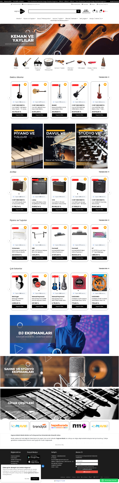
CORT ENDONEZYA (18, 105)
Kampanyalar (76, 4)
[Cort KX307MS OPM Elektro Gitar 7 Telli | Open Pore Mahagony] (79, 91)
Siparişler (85, 4)
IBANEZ (34, 105)
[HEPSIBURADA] (59, 426)
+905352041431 (16, 4)
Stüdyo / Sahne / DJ (96, 18)
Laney (14, 200)
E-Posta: (53, 458)
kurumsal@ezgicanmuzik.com (31, 4)
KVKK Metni (14, 458)
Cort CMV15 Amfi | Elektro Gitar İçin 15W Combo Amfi (98, 203)
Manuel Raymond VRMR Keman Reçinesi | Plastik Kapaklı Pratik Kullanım (19, 299)
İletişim (93, 4)
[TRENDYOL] (39, 426)
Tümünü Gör (103, 77)
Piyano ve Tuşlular (29, 18)
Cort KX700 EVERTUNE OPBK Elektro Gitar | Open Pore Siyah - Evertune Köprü (58, 108)
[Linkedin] (43, 465)
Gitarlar (18, 18)
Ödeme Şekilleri (15, 456)
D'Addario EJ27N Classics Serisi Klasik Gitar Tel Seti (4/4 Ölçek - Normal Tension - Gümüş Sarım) (59, 299)
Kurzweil (35, 248)
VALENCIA (95, 297)
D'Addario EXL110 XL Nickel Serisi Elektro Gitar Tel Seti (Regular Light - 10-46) (79, 299)
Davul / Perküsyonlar (43, 18)
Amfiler (13, 172)
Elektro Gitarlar (17, 77)
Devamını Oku (59, 445)
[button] (105, 11)
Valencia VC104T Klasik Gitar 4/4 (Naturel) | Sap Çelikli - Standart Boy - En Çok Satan (99, 299)
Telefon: (53, 456)
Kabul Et (34, 478)
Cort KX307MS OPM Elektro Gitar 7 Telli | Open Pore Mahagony (78, 108)
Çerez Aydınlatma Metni (31, 472)
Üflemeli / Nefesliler (71, 18)
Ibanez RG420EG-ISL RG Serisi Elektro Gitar (39, 108)
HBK (13, 248)
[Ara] (78, 11)
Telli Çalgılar (83, 18)
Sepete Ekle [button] (19, 115)
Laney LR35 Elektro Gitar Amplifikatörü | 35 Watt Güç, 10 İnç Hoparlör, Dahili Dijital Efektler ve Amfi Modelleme (19, 203)
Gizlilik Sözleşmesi (16, 459)
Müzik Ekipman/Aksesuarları (59, 20)
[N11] (79, 426)
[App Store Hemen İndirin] (38, 462)
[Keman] (59, 39)
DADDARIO (55, 297)
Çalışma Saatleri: (56, 465)
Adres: (53, 461)
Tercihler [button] (27, 478)
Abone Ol (87, 472)
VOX (33, 200)
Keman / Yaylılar (58, 18)
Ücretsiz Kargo (15, 85)
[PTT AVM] (19, 426)
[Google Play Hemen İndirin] (38, 457)
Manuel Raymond (18, 297)
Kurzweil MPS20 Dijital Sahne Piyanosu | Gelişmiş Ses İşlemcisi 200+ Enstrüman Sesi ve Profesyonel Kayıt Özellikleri (59, 251)
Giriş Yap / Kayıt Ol (103, 4)
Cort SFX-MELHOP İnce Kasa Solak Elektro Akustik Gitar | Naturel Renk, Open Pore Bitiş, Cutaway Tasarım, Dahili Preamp (19, 108)
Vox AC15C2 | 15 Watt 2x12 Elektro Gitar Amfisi (39, 203)
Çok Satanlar (16, 268)
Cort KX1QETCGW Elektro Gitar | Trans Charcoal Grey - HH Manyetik (99, 108)
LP (72, 248)
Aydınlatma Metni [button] (87, 469)
